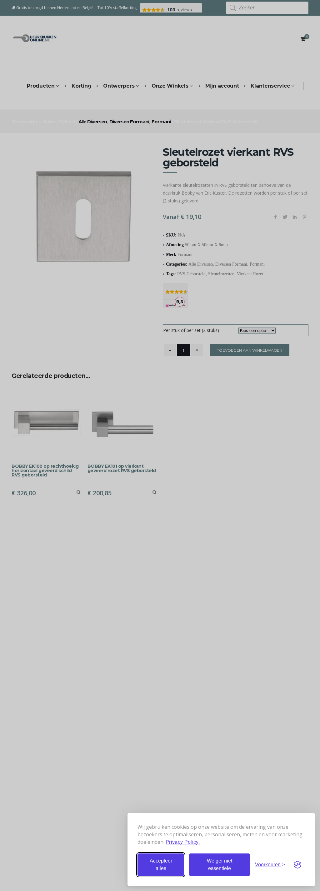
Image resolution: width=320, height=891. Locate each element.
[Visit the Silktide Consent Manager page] (297, 864)
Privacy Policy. (183, 842)
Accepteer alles (161, 864)
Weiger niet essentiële (219, 864)
